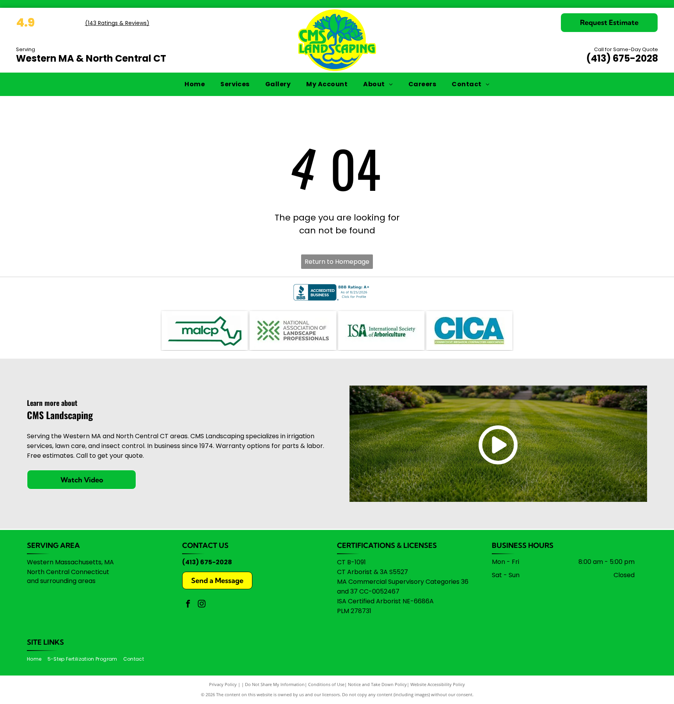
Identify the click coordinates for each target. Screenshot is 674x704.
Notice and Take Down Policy (377, 684)
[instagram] (202, 605)
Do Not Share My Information (275, 684)
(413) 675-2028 (622, 58)
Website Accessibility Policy (437, 684)
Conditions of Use (326, 684)
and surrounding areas (61, 580)
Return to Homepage (337, 261)
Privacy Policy (223, 684)
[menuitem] (195, 84)
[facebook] (188, 605)
